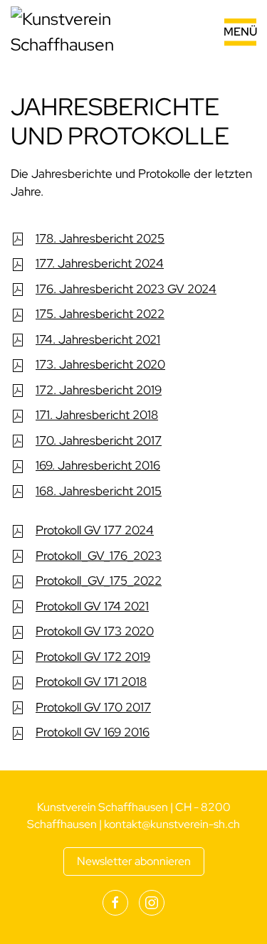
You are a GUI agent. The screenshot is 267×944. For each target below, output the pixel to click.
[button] (223, 32)
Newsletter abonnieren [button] (134, 861)
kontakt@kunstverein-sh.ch (172, 824)
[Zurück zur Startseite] (100, 32)
